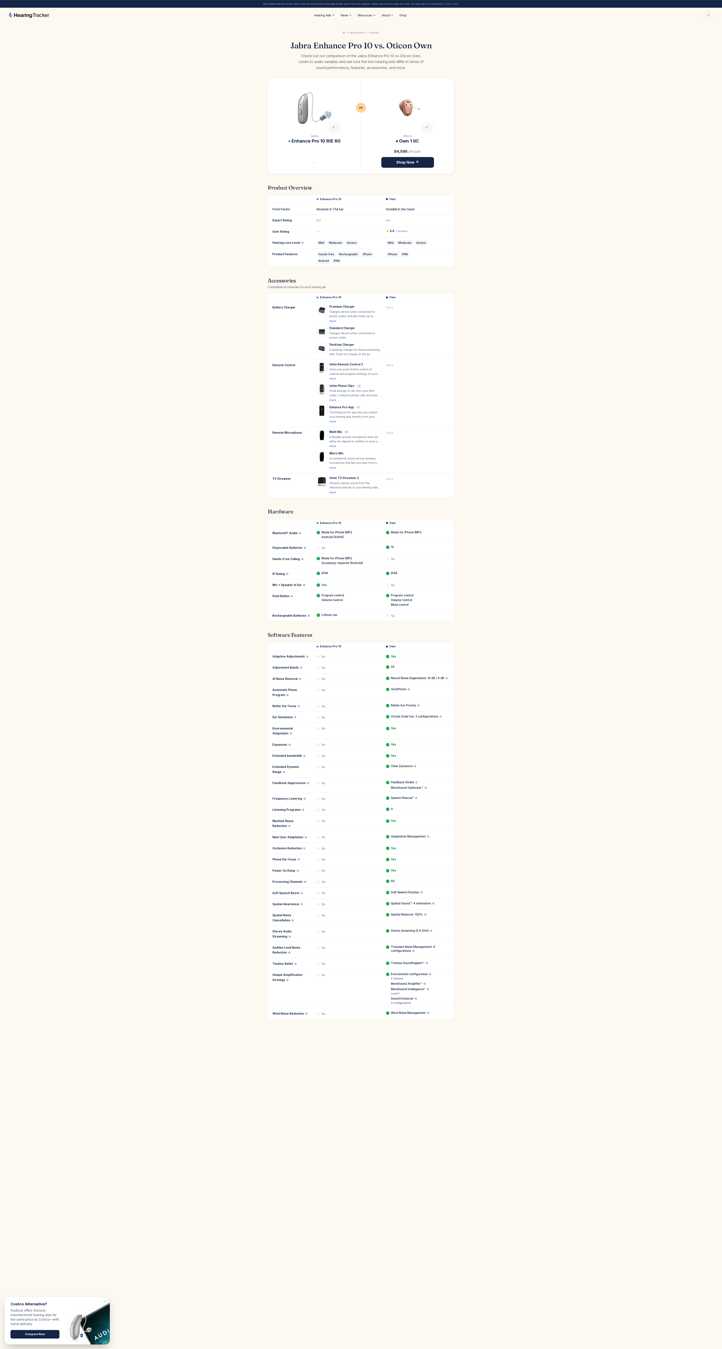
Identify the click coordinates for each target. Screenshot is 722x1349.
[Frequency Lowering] (304, 798)
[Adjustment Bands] (301, 667)
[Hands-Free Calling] (302, 559)
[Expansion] (289, 744)
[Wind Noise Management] (428, 1013)
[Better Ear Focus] (298, 706)
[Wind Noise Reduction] (306, 1013)
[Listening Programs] (303, 809)
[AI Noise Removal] (300, 679)
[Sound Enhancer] (416, 998)
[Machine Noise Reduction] (289, 826)
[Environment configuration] (430, 974)
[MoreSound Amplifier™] (424, 983)
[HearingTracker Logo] (29, 15)
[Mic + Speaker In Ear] (304, 585)
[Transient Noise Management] (413, 951)
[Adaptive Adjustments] (307, 656)
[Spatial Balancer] (425, 914)
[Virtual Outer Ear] (440, 716)
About (385, 15)
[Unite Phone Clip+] (322, 389)
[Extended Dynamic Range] (284, 772)
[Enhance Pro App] (322, 410)
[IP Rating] (287, 574)
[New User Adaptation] (305, 837)
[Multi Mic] (322, 435)
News (344, 15)
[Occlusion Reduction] (304, 848)
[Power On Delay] (298, 870)
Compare (374, 32)
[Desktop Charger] (322, 348)
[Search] (708, 15)
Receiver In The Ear (330, 209)
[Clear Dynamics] (415, 766)
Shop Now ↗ (407, 162)
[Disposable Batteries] (305, 548)
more (332, 321)
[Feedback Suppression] (308, 783)
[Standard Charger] (322, 331)
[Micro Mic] (322, 457)
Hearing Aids (322, 15)
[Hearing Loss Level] (302, 242)
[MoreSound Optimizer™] (425, 787)
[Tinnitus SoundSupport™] (427, 963)
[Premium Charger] (322, 310)
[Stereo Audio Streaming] (289, 936)
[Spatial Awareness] (301, 904)
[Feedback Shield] (416, 782)
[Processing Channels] (305, 882)
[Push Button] (291, 596)
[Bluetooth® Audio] (300, 533)
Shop (403, 15)
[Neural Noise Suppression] (446, 678)
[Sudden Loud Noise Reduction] (289, 952)
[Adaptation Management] (428, 836)
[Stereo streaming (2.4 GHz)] (431, 930)
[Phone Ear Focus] (298, 859)
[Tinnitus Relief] (295, 964)
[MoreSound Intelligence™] (428, 989)
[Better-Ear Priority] (418, 705)
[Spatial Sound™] (433, 903)
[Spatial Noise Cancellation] (292, 920)
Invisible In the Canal (400, 209)
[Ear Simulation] (295, 717)
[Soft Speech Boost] (301, 893)
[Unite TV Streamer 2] (322, 481)
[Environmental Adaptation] (291, 733)
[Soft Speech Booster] (421, 892)
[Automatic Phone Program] (287, 695)
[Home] (344, 32)
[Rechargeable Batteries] (309, 615)
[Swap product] (333, 127)
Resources (365, 15)
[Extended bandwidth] (304, 756)
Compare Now (35, 1334)
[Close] (105, 1301)
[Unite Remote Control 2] (322, 368)
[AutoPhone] (408, 689)
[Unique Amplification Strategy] (287, 980)
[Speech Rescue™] (416, 798)
